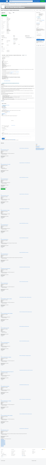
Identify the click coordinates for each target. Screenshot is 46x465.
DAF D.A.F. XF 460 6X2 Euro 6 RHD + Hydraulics (6, 313)
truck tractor (8, 20)
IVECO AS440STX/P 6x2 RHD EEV (5, 386)
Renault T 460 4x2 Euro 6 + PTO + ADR (5, 164)
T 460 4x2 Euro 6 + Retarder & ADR (9, 19)
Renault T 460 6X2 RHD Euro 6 (4, 239)
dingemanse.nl (3, 113)
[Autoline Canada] (3, 1)
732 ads (4, 106)
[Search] (9, 1)
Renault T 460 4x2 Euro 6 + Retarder (5, 210)
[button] (32, 10)
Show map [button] (12, 120)
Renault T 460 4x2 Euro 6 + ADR (5, 195)
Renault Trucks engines (40, 148)
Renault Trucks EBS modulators (40, 149)
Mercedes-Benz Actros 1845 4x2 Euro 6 (5, 268)
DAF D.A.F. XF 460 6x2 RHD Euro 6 (5, 342)
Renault (7, 17)
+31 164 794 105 (8, 111)
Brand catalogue (13, 455)
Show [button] (6, 111)
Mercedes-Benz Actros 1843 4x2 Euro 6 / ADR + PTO (7, 371)
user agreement (13, 139)
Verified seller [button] (4, 105)
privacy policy (9, 139)
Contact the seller (4, 15)
